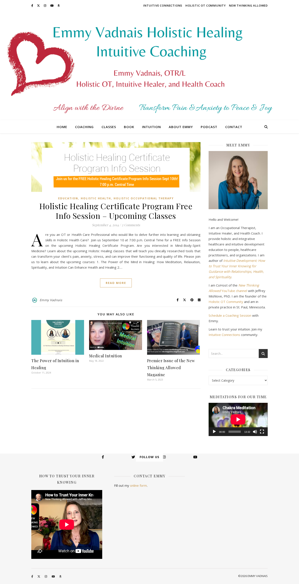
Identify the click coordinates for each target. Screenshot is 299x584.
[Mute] (255, 431)
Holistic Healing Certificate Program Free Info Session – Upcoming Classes (116, 211)
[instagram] (45, 5)
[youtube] (52, 5)
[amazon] (58, 5)
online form (138, 485)
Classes (109, 127)
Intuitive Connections (162, 5)
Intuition (151, 127)
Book (129, 127)
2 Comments (131, 225)
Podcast (209, 127)
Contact (233, 127)
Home (62, 127)
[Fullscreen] (262, 431)
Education (68, 198)
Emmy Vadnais (51, 300)
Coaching (84, 127)
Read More (116, 283)
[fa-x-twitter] (38, 5)
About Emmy (181, 127)
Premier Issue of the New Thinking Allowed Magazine (171, 367)
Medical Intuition (105, 355)
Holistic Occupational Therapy (144, 198)
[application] (238, 419)
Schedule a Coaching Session (230, 315)
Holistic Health (96, 198)
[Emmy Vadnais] (149, 65)
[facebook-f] (32, 5)
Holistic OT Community (205, 5)
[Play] (214, 431)
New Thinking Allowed (248, 5)
